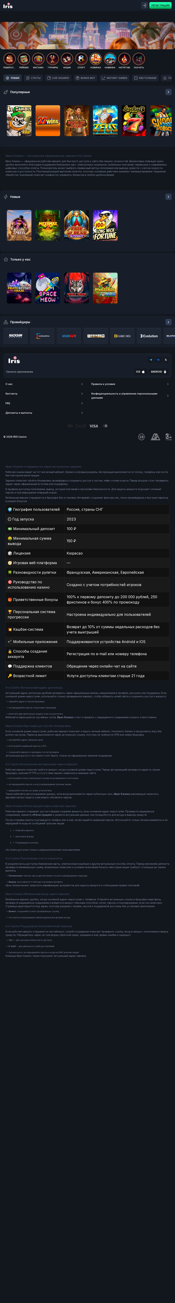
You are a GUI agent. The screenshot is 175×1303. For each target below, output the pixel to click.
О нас (8, 384)
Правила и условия (103, 384)
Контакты (11, 393)
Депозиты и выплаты (18, 412)
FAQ (7, 403)
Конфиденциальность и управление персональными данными (124, 395)
